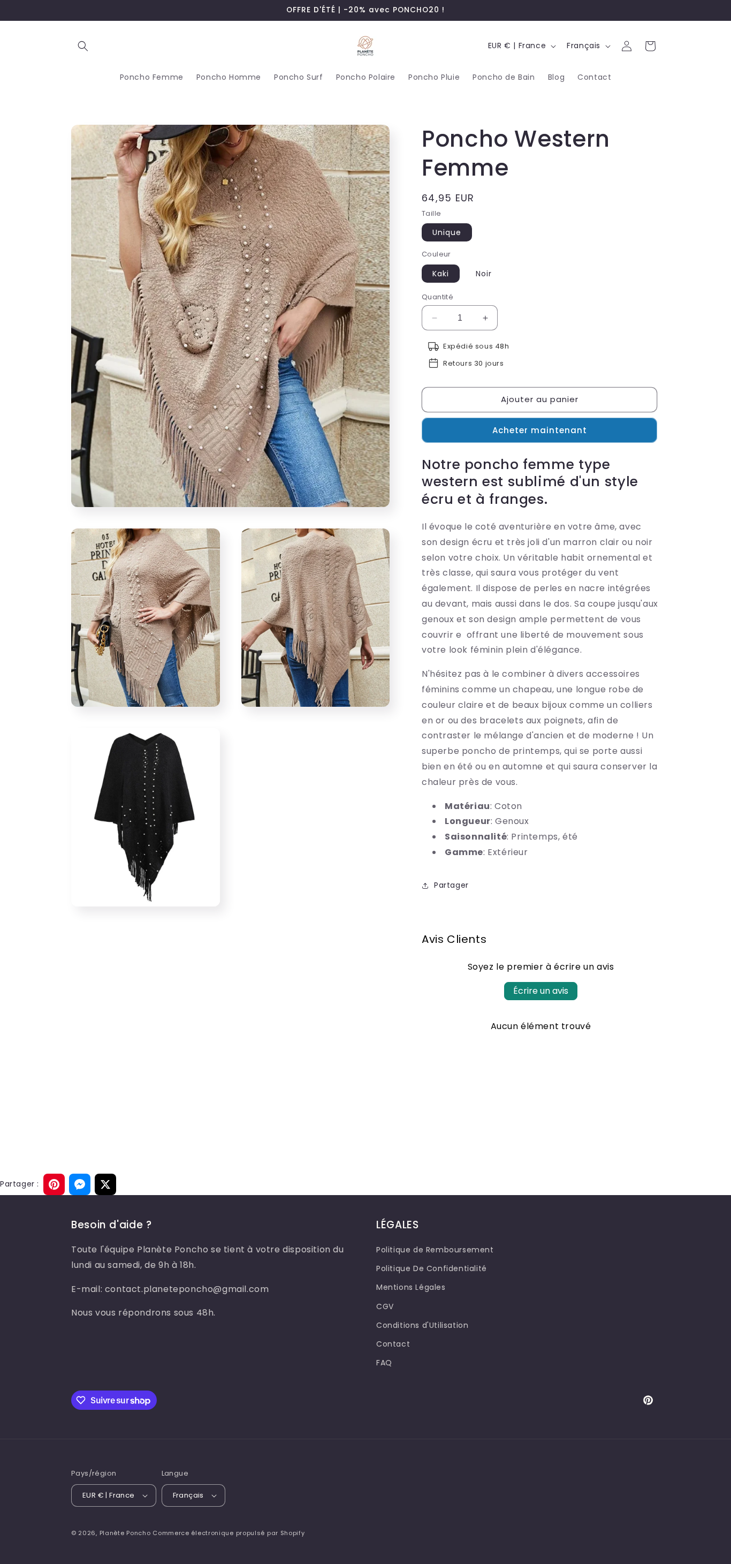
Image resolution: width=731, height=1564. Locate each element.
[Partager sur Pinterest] (54, 1184)
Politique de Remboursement (435, 1249)
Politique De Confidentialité (431, 1268)
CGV (385, 1306)
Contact (393, 1344)
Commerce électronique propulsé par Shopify (228, 1533)
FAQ (384, 1362)
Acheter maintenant (539, 430)
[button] (83, 46)
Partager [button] (451, 885)
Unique (446, 232)
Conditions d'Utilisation (422, 1325)
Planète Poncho (125, 1533)
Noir (484, 273)
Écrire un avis (540, 991)
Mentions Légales (411, 1287)
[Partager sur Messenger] (79, 1184)
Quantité (437, 297)
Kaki (440, 273)
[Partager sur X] (105, 1184)
